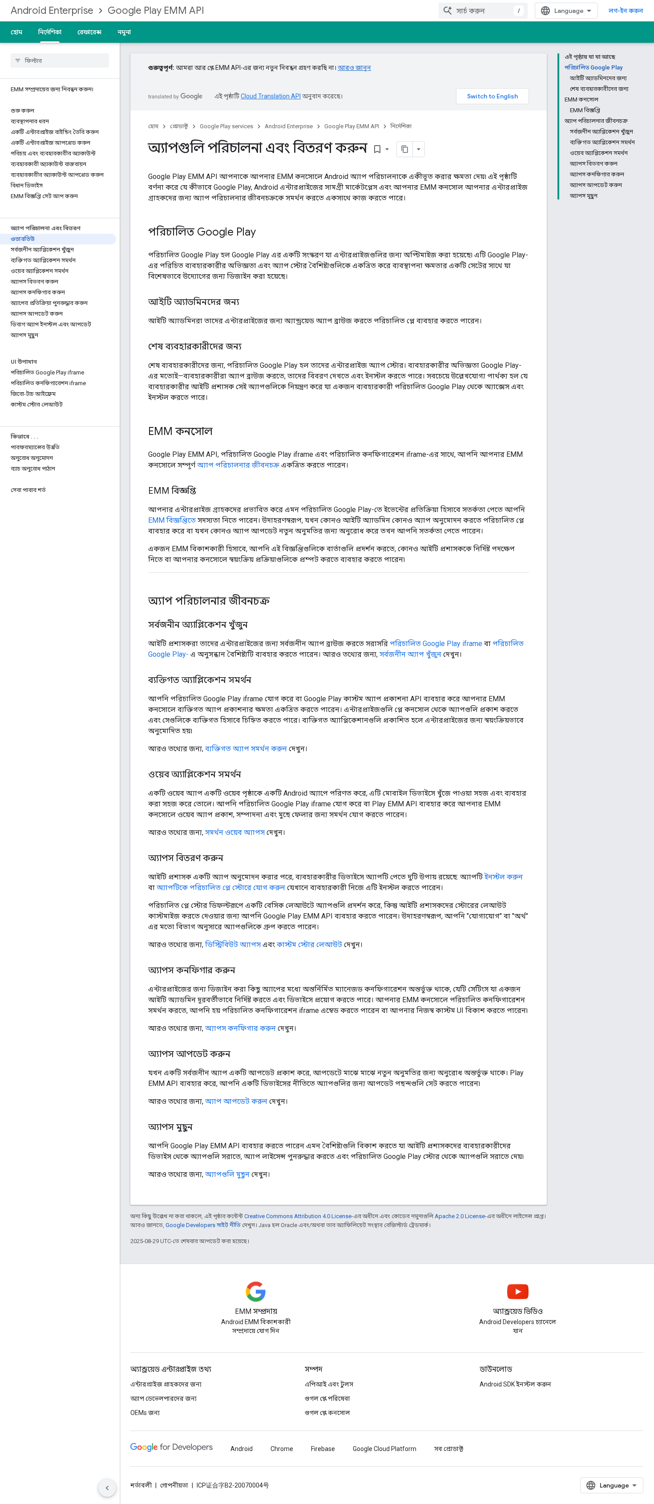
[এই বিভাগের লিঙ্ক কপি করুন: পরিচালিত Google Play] (265, 233)
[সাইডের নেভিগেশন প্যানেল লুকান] (107, 1488)
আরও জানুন (354, 67)
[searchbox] (60, 60)
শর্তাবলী (141, 1485)
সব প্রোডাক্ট (448, 1448)
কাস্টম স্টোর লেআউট (309, 944)
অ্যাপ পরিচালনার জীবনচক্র (238, 465)
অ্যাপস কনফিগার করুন (240, 1028)
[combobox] (483, 11)
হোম (16, 32)
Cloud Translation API (271, 96)
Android (241, 1448)
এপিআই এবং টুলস (329, 1384)
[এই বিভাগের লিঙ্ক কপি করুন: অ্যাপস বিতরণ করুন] (232, 859)
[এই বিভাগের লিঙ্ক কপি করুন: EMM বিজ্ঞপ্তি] (205, 491)
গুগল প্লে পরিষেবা (327, 1398)
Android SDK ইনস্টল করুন (515, 1384)
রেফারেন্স (89, 32)
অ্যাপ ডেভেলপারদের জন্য (163, 1398)
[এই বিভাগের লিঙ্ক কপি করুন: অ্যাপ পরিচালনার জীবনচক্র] (278, 602)
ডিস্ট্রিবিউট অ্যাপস (233, 944)
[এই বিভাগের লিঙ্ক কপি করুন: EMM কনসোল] (221, 432)
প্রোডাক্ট (179, 126)
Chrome (281, 1448)
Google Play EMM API (156, 10)
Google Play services (226, 126)
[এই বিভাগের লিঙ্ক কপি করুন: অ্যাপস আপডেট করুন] (239, 1054)
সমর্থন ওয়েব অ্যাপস (235, 832)
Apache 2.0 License (460, 1216)
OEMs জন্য (145, 1412)
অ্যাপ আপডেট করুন (236, 1101)
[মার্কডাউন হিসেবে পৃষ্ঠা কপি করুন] (405, 149)
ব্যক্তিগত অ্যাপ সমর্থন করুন (246, 748)
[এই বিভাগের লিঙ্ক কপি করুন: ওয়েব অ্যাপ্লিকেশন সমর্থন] (250, 775)
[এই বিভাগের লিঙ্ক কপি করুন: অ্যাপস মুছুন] (201, 1127)
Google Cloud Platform (384, 1448)
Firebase (323, 1448)
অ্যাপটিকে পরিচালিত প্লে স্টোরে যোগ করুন (221, 887)
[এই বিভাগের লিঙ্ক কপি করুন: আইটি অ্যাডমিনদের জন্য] (248, 302)
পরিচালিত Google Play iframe (436, 643)
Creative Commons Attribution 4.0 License (297, 1216)
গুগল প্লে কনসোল (327, 1412)
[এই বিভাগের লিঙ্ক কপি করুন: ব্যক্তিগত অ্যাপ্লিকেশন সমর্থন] (260, 680)
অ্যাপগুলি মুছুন (227, 1174)
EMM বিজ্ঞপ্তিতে (172, 520)
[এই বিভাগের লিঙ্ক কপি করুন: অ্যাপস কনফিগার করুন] (244, 971)
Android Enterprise (52, 10)
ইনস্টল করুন (503, 877)
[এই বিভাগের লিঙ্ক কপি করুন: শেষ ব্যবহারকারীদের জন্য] (250, 347)
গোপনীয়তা (174, 1485)
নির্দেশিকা (49, 32)
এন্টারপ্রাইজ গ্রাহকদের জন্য (166, 1384)
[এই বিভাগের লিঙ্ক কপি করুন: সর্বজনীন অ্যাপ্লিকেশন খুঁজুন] (257, 625)
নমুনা (124, 32)
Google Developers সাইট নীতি (203, 1225)
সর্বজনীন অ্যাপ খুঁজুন (410, 654)
